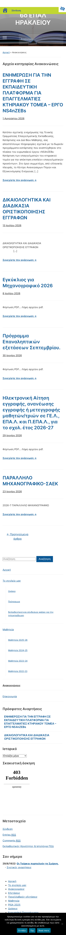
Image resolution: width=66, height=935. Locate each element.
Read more (44, 930)
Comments (12, 840)
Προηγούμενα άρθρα (17, 536)
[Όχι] (62, 923)
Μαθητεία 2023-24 (17, 660)
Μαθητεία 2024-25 (17, 650)
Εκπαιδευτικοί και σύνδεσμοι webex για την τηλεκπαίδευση (30, 614)
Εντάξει (22, 930)
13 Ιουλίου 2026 (12, 225)
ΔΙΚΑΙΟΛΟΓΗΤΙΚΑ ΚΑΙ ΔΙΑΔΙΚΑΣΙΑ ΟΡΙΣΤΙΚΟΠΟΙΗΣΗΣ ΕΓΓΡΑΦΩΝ (26, 737)
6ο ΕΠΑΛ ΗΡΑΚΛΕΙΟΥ (33, 18)
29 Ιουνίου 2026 (12, 435)
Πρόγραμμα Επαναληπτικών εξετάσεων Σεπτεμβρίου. (31, 341)
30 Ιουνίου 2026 (12, 355)
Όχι (32, 930)
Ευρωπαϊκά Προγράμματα (23, 912)
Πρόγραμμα (14, 601)
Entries (9, 834)
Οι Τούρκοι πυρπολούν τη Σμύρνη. (38, 863)
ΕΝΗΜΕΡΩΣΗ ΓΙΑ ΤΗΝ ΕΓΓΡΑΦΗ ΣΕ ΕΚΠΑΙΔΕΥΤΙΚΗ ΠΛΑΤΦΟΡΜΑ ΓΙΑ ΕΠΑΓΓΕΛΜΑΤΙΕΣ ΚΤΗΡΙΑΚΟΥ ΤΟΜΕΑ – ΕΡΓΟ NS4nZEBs (33, 92)
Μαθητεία (8, 629)
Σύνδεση (16, 10)
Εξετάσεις (14, 892)
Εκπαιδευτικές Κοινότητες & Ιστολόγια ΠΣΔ (28, 846)
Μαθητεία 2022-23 (17, 671)
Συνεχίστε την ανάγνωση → (20, 180)
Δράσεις (13, 908)
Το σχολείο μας (12, 580)
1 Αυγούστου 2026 (13, 118)
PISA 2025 (14, 904)
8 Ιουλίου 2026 (11, 293)
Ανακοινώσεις (11, 685)
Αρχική (6, 52)
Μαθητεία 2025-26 (17, 640)
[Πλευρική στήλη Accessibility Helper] (62, 8)
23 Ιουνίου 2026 (12, 491)
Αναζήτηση (58, 39)
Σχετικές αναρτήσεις (19, 867)
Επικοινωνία (10, 696)
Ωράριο (12, 591)
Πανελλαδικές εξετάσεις (22, 896)
